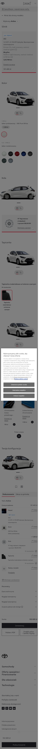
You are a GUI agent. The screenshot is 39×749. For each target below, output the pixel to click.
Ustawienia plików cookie (19, 384)
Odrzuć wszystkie (19, 396)
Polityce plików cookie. (21, 379)
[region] (19, 374)
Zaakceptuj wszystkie (18, 390)
